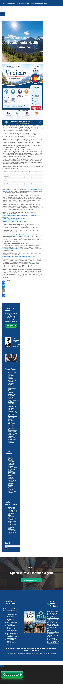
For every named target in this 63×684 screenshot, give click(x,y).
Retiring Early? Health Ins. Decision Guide (12, 428)
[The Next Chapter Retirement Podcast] (29, 622)
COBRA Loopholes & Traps (12, 388)
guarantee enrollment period (10, 248)
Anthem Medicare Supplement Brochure (13, 218)
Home (7, 648)
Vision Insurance (11, 441)
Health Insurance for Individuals (12, 406)
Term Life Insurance (11, 435)
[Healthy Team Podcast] (40, 622)
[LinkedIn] (22, 287)
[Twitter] (22, 285)
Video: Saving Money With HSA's (12, 474)
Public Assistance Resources (11, 423)
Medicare (53, 648)
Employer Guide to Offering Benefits (12, 395)
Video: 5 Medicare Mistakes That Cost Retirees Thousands (12, 480)
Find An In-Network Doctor (12, 402)
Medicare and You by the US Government (14, 221)
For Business (29, 648)
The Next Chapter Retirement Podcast (11, 487)
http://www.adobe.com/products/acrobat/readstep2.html (18, 256)
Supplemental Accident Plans (12, 432)
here (24, 147)
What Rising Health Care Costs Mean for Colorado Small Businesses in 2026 (12, 511)
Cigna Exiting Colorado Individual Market (12, 382)
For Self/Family (39, 648)
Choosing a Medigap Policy (10, 220)
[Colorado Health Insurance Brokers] (3, 11)
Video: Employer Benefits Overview (11, 459)
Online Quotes (35, 650)
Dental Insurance (11, 391)
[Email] (22, 293)
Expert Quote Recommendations (13, 399)
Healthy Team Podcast (12, 491)
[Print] (22, 290)
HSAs (47, 648)
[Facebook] (22, 282)
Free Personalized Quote (11, 320)
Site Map (20, 648)
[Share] (22, 295)
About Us (14, 648)
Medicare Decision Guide (12, 415)
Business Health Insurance (11, 377)
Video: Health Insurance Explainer (12, 464)
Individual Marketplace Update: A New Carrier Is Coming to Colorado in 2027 (53, 633)
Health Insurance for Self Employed (12, 411)
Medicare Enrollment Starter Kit (11, 419)
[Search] (6, 548)
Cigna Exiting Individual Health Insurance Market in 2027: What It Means (53, 640)
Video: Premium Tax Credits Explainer (12, 469)
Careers (26, 650)
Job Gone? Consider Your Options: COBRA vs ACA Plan (12, 519)
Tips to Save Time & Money (12, 438)
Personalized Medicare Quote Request (20, 235)
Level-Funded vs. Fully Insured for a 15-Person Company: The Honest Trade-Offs (12, 528)
